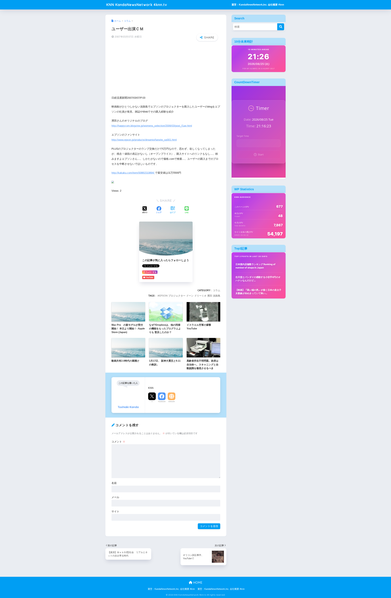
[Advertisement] (165, 67)
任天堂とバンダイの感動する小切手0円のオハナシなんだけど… (258, 279)
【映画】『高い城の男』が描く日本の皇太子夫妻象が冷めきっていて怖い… (258, 291)
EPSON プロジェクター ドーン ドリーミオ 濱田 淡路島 (189, 295)
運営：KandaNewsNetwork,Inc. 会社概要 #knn (258, 4)
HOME (197, 582)
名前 (114, 483)
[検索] (280, 26)
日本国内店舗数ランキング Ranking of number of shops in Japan (255, 266)
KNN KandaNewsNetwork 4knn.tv (136, 4)
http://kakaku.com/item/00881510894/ (133, 172)
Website (171, 401)
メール (115, 497)
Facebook (162, 401)
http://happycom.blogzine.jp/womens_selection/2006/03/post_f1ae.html (151, 125)
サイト (115, 511)
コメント (118, 441)
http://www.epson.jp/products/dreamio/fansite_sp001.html (144, 139)
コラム (216, 290)
